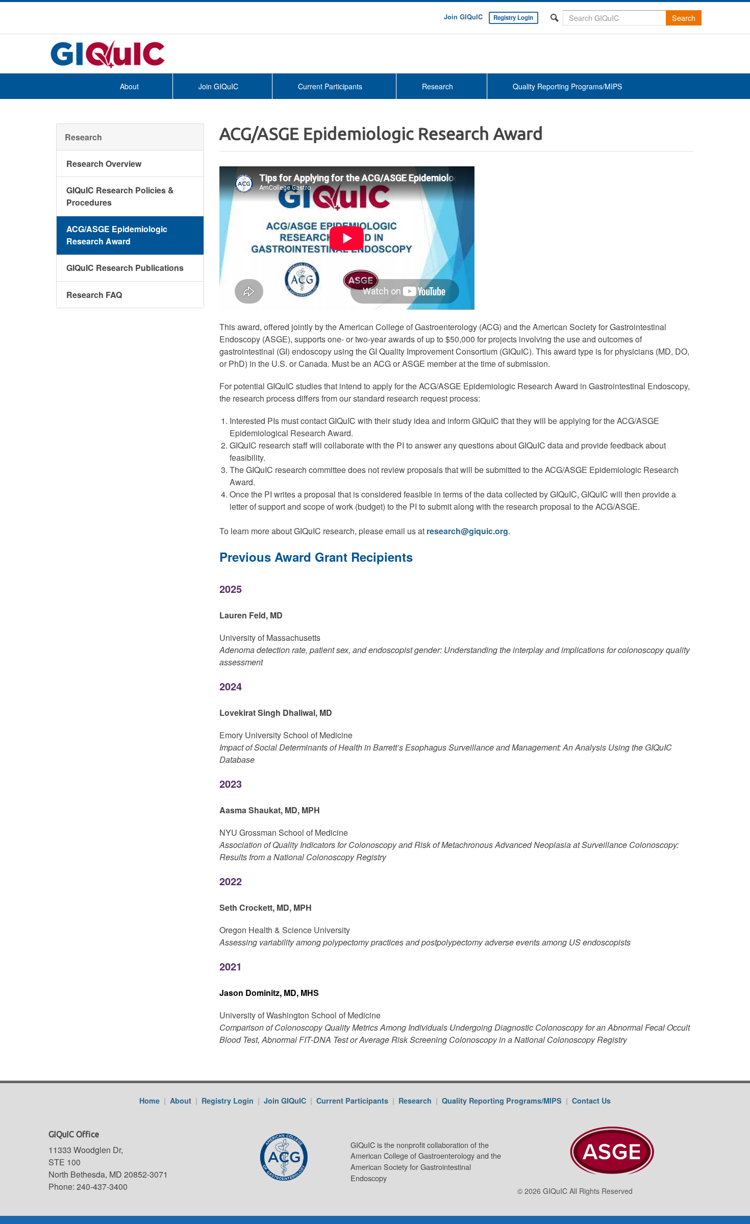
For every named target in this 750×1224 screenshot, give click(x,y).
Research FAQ (94, 294)
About (129, 86)
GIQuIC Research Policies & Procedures (120, 196)
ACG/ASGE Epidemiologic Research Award (116, 235)
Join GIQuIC (463, 16)
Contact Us (591, 1100)
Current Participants (330, 86)
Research (437, 86)
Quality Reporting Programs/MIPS (567, 86)
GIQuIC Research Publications (125, 267)
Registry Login (513, 17)
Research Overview (103, 163)
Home (149, 1100)
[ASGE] (593, 1152)
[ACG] (259, 1157)
